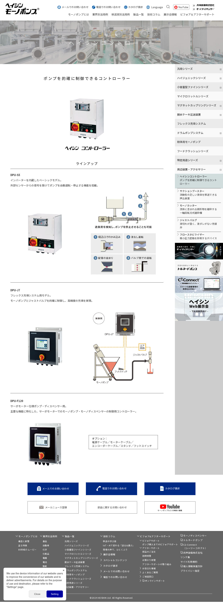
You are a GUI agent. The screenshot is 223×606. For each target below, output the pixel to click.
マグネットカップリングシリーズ (81, 557)
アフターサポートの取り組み (156, 564)
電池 (45, 562)
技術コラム (153, 14)
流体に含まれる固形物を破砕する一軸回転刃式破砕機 (198, 209)
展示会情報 (170, 14)
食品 (45, 541)
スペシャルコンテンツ (115, 560)
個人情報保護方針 (192, 566)
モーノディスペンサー (195, 535)
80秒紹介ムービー (27, 549)
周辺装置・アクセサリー (77, 586)
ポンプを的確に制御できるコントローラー (198, 180)
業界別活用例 (100, 14)
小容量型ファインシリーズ (78, 549)
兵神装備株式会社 (192, 552)
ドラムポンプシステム (76, 570)
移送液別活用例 (121, 14)
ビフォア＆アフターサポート (197, 14)
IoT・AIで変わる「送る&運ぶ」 (119, 545)
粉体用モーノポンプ (189, 142)
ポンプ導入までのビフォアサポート (160, 544)
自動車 (46, 545)
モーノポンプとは (78, 14)
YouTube (183, 7)
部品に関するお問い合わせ (112, 507)
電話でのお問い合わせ (108, 7)
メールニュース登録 (56, 507)
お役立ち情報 (149, 568)
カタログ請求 (135, 7)
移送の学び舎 (109, 541)
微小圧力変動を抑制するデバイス (198, 236)
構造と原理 (23, 541)
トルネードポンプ (192, 540)
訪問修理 (146, 555)
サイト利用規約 (188, 561)
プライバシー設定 (190, 570)
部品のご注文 (149, 551)
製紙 (45, 566)
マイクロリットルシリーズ (192, 96)
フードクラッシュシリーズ (192, 151)
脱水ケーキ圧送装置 (75, 562)
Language (157, 7)
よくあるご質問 (150, 572)
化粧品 (46, 553)
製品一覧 (138, 14)
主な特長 (22, 545)
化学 (45, 549)
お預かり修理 (149, 559)
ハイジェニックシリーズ (77, 545)
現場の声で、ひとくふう (115, 549)
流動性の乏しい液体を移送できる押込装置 (198, 194)
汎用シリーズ (71, 541)
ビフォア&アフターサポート (155, 536)
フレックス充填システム (191, 123)
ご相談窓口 (147, 576)
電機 (45, 557)
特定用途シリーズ (73, 582)
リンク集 (185, 557)
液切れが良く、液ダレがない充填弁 (198, 223)
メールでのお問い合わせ (75, 7)
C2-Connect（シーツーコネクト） (195, 546)
